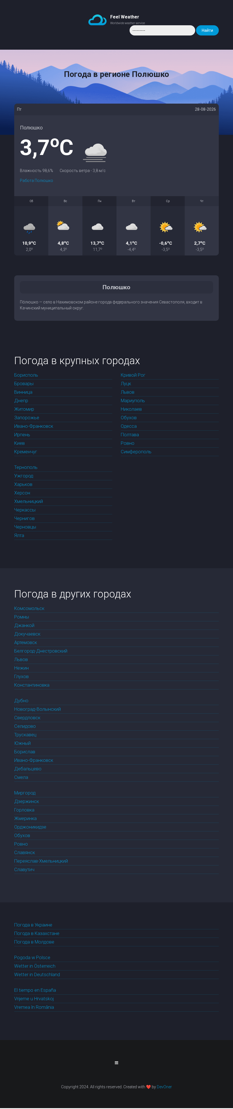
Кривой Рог (133, 375)
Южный (22, 743)
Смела (21, 777)
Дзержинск (26, 801)
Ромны (21, 617)
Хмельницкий (28, 501)
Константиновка (31, 685)
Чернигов (24, 518)
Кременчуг (25, 451)
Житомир (24, 409)
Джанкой (24, 625)
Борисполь (26, 375)
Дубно (21, 700)
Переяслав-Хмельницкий (41, 861)
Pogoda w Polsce (32, 957)
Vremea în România (34, 1007)
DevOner (164, 1087)
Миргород (25, 793)
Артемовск (25, 642)
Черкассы (25, 510)
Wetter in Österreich (34, 966)
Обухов (129, 417)
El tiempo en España (35, 990)
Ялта (19, 535)
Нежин (21, 668)
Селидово (25, 726)
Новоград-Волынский (37, 709)
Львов (127, 392)
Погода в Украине (33, 925)
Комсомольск (29, 608)
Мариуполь (133, 400)
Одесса (129, 426)
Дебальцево (27, 769)
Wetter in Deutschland (37, 974)
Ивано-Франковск (33, 426)
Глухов (21, 676)
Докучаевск (27, 634)
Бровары (24, 383)
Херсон (22, 493)
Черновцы (25, 527)
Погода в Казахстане (36, 933)
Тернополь (26, 467)
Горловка (24, 810)
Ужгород (23, 476)
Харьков (23, 484)
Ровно (127, 443)
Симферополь (136, 451)
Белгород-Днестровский (40, 651)
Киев (19, 443)
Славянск (24, 852)
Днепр (21, 400)
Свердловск (27, 717)
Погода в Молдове (34, 942)
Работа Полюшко (36, 180)
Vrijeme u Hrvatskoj (34, 998)
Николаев (131, 409)
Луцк (126, 383)
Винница (23, 392)
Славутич (24, 869)
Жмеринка (25, 818)
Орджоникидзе (30, 827)
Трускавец (25, 734)
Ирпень (22, 434)
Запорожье (26, 417)
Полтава (130, 434)
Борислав (24, 751)
